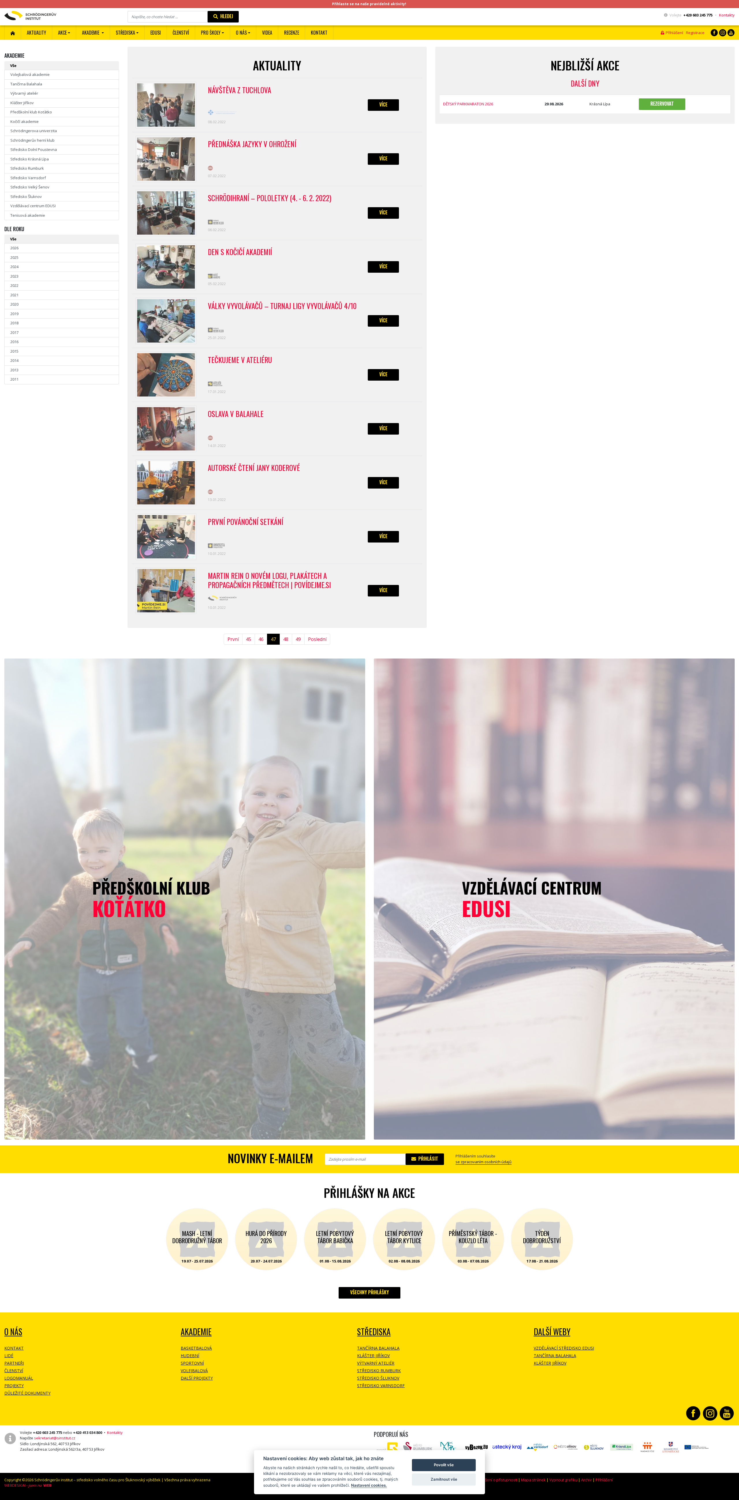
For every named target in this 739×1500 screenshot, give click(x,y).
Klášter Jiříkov (22, 102)
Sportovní (192, 1363)
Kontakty (727, 15)
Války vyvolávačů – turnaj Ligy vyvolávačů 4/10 (282, 306)
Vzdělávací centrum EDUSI (33, 205)
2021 (14, 295)
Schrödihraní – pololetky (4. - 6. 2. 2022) (269, 198)
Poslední (317, 639)
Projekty (14, 1385)
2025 (14, 257)
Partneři (14, 1363)
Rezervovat (662, 103)
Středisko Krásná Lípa (29, 159)
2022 (14, 285)
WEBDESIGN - (28, 1485)
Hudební (190, 1355)
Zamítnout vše (444, 1479)
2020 (14, 304)
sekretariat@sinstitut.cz (54, 1438)
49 (298, 639)
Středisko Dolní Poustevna (33, 149)
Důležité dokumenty (27, 1393)
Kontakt (319, 32)
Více (383, 104)
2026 (14, 247)
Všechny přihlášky (369, 1292)
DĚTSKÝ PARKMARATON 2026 (468, 103)
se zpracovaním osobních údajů (484, 1161)
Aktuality (36, 32)
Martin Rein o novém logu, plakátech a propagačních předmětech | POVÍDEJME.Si (269, 580)
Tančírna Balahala (26, 84)
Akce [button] (62, 32)
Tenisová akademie (27, 215)
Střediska (374, 1332)
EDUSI (155, 32)
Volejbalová (194, 1370)
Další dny (585, 83)
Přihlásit (427, 1158)
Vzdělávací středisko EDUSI (564, 1348)
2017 (14, 332)
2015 (14, 351)
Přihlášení (673, 32)
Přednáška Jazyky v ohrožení (252, 144)
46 (261, 639)
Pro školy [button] (211, 32)
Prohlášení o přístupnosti (495, 1479)
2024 (14, 266)
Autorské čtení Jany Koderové (254, 468)
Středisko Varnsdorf (28, 177)
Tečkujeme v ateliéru (240, 360)
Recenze (291, 32)
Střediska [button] (125, 32)
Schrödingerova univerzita (33, 130)
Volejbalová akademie (30, 74)
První (233, 639)
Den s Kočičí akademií (240, 252)
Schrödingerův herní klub (32, 140)
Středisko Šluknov (26, 196)
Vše (13, 65)
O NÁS (13, 1332)
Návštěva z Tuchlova (239, 90)
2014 (14, 360)
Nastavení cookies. (369, 1485)
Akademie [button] (91, 32)
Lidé (8, 1355)
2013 (14, 370)
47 (273, 639)
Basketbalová (196, 1348)
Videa (267, 32)
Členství (13, 1370)
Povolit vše (444, 1464)
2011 (14, 379)
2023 (14, 276)
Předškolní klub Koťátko (31, 112)
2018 (14, 323)
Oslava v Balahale (236, 414)
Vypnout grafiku (563, 1479)
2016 (14, 341)
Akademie (196, 1332)
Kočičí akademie (24, 121)
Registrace (695, 32)
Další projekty (197, 1378)
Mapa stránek (533, 1479)
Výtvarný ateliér (24, 93)
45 (248, 639)
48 (285, 639)
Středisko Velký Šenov (29, 187)
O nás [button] (241, 32)
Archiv (586, 1479)
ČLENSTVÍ (181, 32)
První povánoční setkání (245, 522)
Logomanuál (18, 1378)
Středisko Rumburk (27, 168)
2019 (14, 313)
